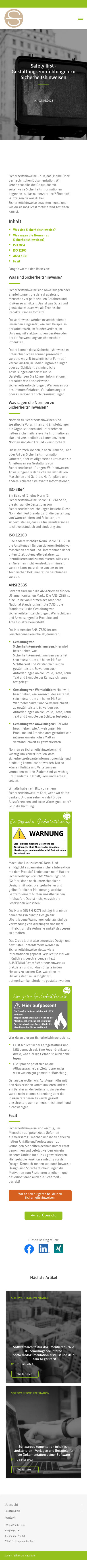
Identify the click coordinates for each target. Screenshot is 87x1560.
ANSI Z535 (20, 256)
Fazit (16, 261)
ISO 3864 (19, 245)
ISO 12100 (19, 250)
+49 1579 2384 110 (14, 1524)
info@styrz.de (11, 1530)
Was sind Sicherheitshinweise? (34, 230)
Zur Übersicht (46, 1215)
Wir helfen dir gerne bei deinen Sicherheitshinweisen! (40, 1195)
